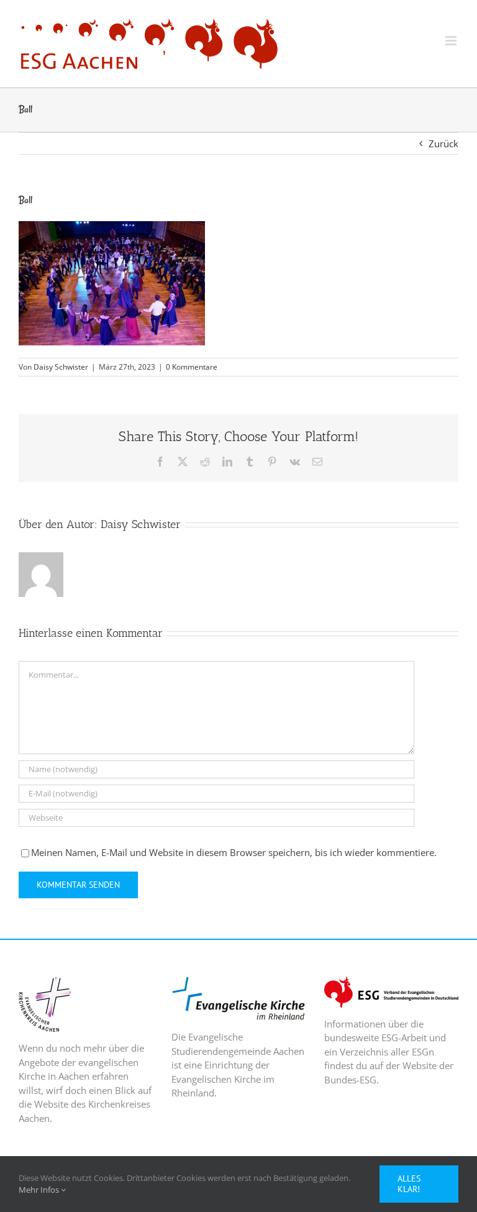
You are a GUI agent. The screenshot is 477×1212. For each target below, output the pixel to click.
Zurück (443, 143)
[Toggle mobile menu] (451, 40)
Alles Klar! (409, 1184)
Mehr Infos (40, 1189)
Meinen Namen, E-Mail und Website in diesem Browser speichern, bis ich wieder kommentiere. (234, 852)
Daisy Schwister (61, 367)
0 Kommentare (191, 367)
